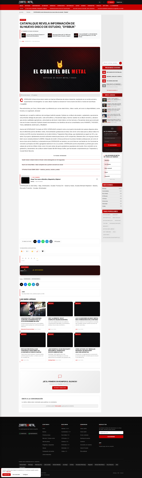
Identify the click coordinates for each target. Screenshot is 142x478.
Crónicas (52, 5)
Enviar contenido (84, 435)
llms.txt (121, 472)
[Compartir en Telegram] (47, 241)
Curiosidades (36, 5)
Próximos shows (46, 435)
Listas (77, 5)
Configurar (25, 474)
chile (114, 231)
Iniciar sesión (83, 431)
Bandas (83, 5)
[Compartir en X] (35, 241)
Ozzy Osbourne (107, 231)
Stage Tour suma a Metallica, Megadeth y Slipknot (27, 8)
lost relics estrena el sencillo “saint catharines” (76, 8)
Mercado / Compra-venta (49, 438)
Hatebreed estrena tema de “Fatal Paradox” (52, 8)
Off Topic (105, 5)
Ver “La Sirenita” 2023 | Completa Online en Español (58, 318)
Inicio (21, 5)
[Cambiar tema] (99, 2)
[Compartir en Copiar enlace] (51, 241)
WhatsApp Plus (107, 217)
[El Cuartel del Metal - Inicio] (26, 2)
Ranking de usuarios (85, 438)
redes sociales (116, 217)
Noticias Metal (36, 278)
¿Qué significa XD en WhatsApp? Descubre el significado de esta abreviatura (59, 350)
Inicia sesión (58, 406)
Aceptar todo (6, 474)
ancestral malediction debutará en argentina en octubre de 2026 (105, 8)
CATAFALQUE (27, 278)
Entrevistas (61, 5)
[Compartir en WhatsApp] (43, 241)
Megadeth (105, 226)
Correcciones (47, 474)
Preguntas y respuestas (48, 444)
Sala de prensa (46, 441)
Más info (8, 471)
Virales (98, 5)
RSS (118, 472)
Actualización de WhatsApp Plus (111, 237)
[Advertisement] (112, 38)
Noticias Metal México (108, 229)
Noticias (27, 5)
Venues (44, 448)
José (23, 41)
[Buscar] (104, 2)
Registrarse (119, 2)
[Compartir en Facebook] (39, 241)
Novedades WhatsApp (115, 223)
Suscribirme (113, 145)
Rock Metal (65, 435)
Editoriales (70, 5)
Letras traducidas (47, 454)
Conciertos (91, 5)
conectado (37, 402)
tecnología (118, 220)
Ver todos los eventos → (112, 90)
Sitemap (114, 472)
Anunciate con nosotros (86, 444)
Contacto (82, 441)
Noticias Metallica (108, 220)
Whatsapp (115, 214)
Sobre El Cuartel (84, 448)
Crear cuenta (83, 428)
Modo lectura (27, 241)
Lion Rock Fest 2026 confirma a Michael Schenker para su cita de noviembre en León (31, 319)
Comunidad (115, 5)
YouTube (105, 223)
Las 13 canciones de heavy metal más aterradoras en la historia (86, 318)
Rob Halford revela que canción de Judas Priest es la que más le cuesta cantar (31, 350)
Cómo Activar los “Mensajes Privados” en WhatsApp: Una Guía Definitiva (85, 350)
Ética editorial (83, 451)
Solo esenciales (16, 474)
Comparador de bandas (48, 451)
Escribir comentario (60, 387)
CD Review (45, 5)
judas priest (106, 234)
